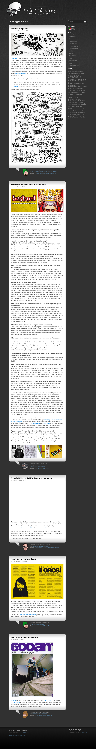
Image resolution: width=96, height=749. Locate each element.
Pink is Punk (83, 109)
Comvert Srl (84, 732)
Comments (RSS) (20, 735)
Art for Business (47, 547)
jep (45, 173)
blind (36, 468)
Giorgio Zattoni (82, 86)
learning (46, 546)
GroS (36, 626)
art (32, 171)
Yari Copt (83, 117)
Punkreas (70, 110)
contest (72, 80)
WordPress (25, 732)
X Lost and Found (74, 65)
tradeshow (82, 114)
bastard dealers (74, 48)
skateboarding (34, 466)
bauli (82, 71)
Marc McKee (46, 468)
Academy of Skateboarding (73, 70)
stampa (58, 547)
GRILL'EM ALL (72, 90)
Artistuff (79, 71)
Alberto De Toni (38, 547)
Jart (84, 90)
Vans (70, 117)
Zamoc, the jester (19, 28)
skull (51, 173)
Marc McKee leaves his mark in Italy (28, 185)
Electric (71, 86)
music (70, 57)
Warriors (76, 117)
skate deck (46, 423)
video (70, 63)
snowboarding (41, 466)
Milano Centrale (76, 104)
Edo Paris (80, 83)
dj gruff (75, 83)
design (54, 465)
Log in (10, 739)
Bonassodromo (76, 73)
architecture (72, 35)
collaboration (48, 171)
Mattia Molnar (76, 102)
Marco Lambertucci (75, 98)
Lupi (75, 94)
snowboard (36, 423)
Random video (76, 111)
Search (85, 21)
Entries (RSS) (12, 735)
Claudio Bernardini (26, 528)
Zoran (49, 626)
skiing (70, 58)
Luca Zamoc (15, 58)
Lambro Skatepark (75, 92)
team (45, 713)
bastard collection (20, 73)
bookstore (71, 75)
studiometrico (81, 113)
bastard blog (30, 9)
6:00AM (13, 700)
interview (37, 173)
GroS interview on (27, 615)
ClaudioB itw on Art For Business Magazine (32, 478)
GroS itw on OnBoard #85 (23, 559)
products (55, 171)
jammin (41, 173)
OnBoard (45, 626)
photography (72, 55)
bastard (36, 171)
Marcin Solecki (48, 700)
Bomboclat (70, 73)
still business (35, 546)
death (47, 173)
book (83, 73)
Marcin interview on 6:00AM (24, 637)
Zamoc (54, 173)
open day (76, 109)
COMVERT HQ (74, 77)
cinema (76, 75)
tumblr (16, 86)
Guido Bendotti (15, 702)
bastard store (41, 171)
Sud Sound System (74, 115)
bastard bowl (73, 41)
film (76, 86)
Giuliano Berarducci (75, 88)
